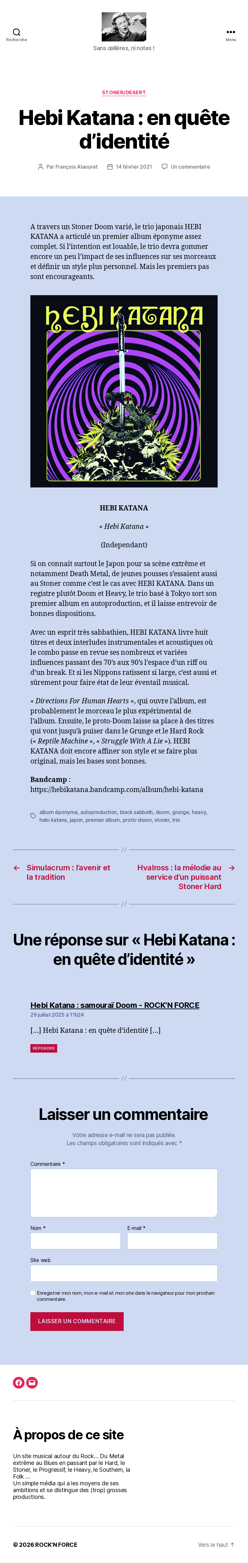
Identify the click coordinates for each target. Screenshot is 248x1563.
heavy (199, 812)
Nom (38, 1228)
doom (163, 812)
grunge (180, 812)
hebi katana (53, 820)
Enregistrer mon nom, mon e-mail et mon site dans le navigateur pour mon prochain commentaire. (125, 1296)
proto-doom (137, 820)
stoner (161, 820)
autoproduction (98, 812)
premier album (103, 820)
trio (176, 820)
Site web (40, 1260)
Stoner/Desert (124, 92)
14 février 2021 (134, 166)
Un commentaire (190, 166)
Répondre (44, 1048)
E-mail (136, 1228)
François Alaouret (77, 166)
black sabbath (136, 812)
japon (76, 820)
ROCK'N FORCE (56, 1544)
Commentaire (47, 1164)
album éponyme (58, 812)
